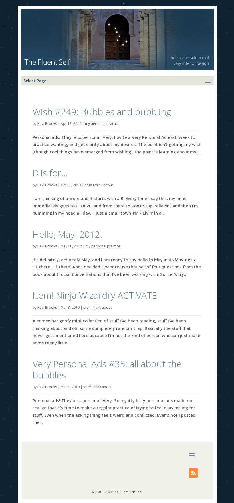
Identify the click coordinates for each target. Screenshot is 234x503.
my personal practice (102, 123)
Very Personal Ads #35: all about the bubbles (107, 369)
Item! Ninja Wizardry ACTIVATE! (96, 295)
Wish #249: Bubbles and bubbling (102, 111)
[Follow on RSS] (193, 473)
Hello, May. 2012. (67, 234)
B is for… (50, 173)
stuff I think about (99, 185)
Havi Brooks (47, 123)
